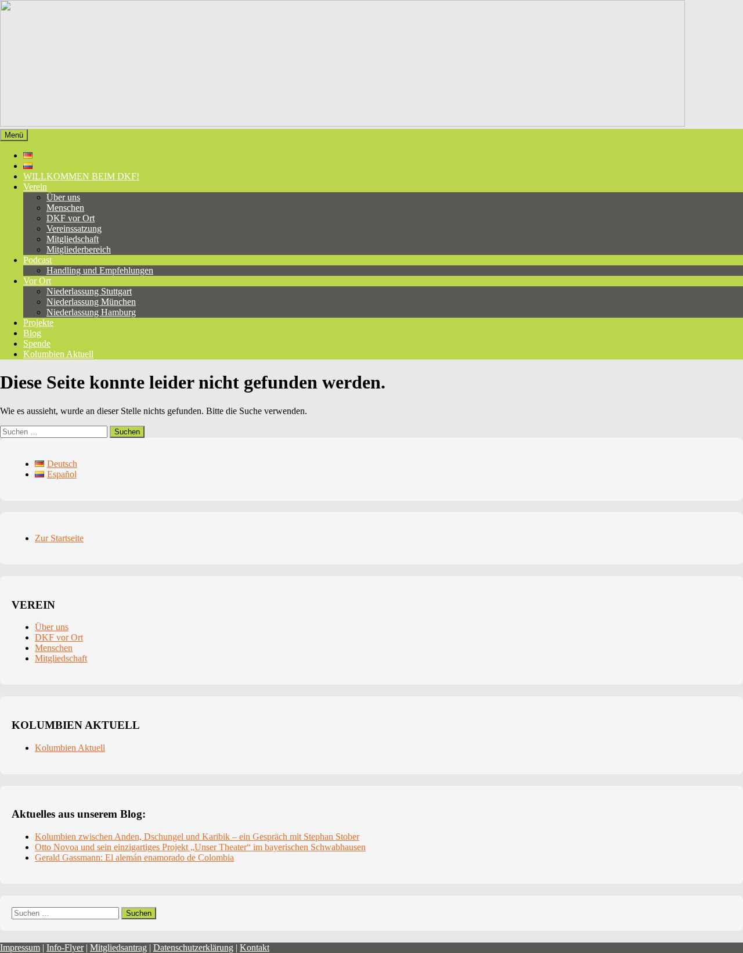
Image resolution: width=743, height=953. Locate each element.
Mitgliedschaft (72, 239)
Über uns (63, 197)
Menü (14, 135)
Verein (35, 187)
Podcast (37, 260)
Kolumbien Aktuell (58, 354)
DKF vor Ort (70, 218)
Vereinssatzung (74, 228)
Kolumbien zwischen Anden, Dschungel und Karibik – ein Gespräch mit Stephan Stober (197, 836)
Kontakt (254, 947)
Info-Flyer (65, 947)
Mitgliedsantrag (118, 947)
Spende (37, 343)
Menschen (65, 208)
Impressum (20, 947)
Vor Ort (37, 281)
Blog (32, 333)
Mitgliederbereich (78, 249)
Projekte (38, 323)
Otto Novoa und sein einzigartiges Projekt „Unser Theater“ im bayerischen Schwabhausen (200, 847)
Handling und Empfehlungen (99, 270)
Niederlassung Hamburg (91, 312)
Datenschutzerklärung (193, 947)
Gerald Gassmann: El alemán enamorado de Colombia (134, 857)
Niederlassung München (91, 302)
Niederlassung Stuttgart (89, 291)
